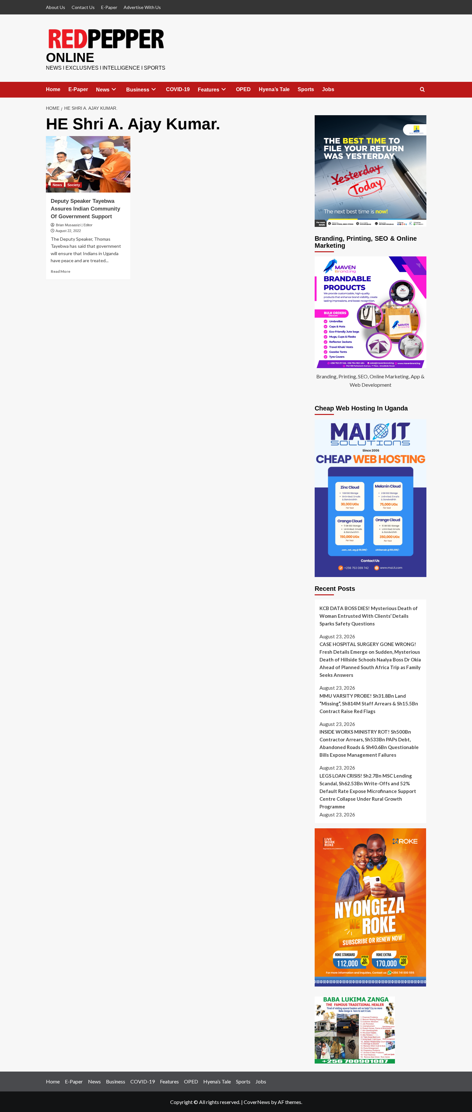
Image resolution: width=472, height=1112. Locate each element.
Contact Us (83, 7)
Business (137, 89)
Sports (306, 89)
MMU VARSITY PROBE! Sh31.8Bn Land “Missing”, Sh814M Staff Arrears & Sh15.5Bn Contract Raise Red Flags (368, 703)
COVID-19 (178, 89)
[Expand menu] (113, 89)
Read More (60, 271)
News (102, 89)
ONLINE (70, 57)
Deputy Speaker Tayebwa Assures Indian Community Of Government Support (85, 209)
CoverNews (257, 1102)
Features (208, 89)
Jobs (328, 89)
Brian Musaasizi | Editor (74, 225)
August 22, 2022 (68, 231)
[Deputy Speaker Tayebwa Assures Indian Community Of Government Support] (88, 164)
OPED (243, 89)
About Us (55, 7)
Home (53, 89)
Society (73, 185)
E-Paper (109, 7)
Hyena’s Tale (274, 89)
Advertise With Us (142, 7)
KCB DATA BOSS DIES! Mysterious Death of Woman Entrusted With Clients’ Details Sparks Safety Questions (368, 615)
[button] (422, 89)
